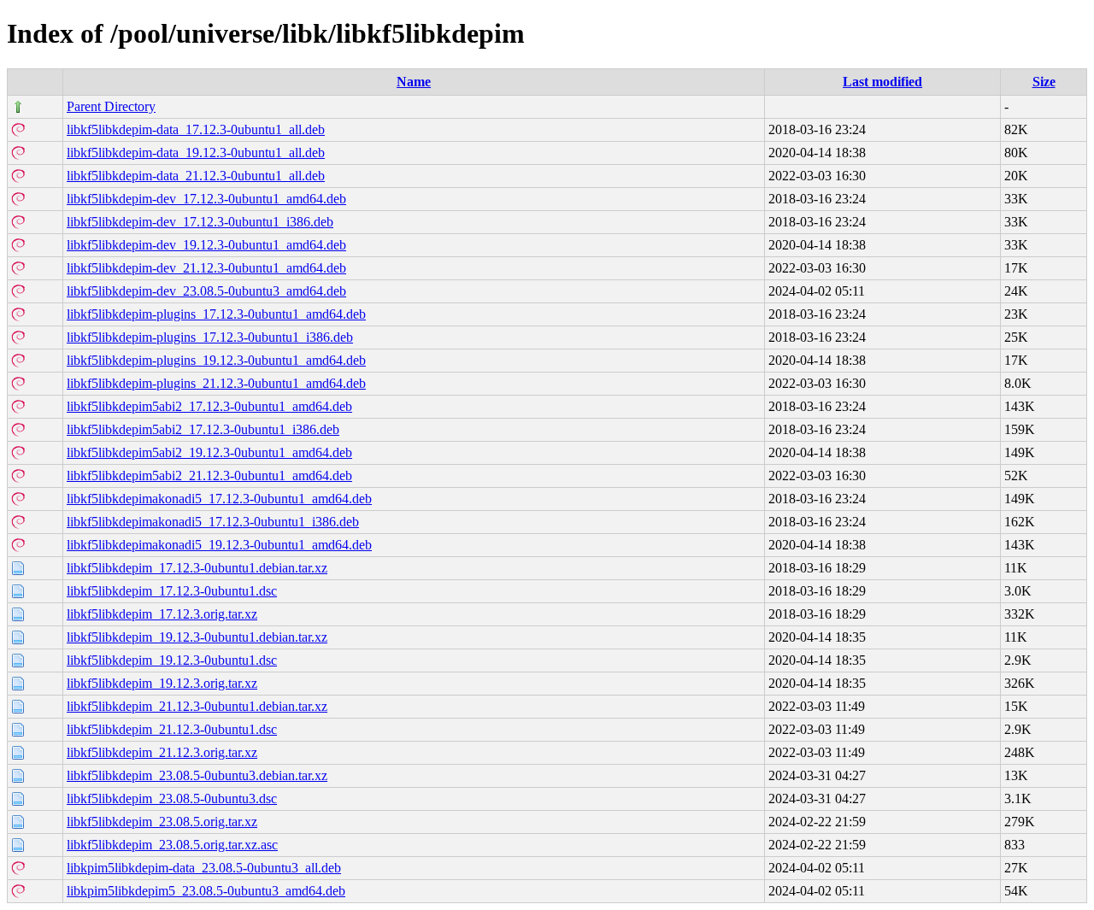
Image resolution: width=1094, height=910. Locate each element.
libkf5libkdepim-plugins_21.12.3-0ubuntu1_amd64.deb (216, 383)
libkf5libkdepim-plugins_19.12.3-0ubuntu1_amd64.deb (216, 360)
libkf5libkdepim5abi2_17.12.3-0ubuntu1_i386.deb (203, 429)
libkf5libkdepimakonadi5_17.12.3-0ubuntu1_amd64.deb (219, 498)
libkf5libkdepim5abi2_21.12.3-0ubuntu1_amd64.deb (209, 475)
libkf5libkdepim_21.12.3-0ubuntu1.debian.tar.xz (197, 706)
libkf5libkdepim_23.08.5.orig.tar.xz (162, 821)
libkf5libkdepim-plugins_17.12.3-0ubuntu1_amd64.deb (216, 314)
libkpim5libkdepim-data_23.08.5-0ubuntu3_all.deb (204, 867)
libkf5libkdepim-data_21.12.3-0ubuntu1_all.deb (196, 175)
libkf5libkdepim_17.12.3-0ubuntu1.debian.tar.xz (197, 568)
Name (414, 81)
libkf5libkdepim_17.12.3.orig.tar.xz (162, 614)
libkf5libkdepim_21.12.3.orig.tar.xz (162, 752)
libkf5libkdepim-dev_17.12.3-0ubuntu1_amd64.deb (206, 198)
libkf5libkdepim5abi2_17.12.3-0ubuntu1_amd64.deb (209, 406)
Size (1044, 81)
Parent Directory (111, 106)
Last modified (882, 81)
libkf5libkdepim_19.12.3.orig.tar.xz (162, 683)
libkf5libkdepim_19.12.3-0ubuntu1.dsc (172, 660)
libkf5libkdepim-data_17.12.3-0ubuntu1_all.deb (196, 129)
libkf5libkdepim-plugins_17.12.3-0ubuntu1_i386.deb (210, 337)
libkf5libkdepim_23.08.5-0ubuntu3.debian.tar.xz (197, 775)
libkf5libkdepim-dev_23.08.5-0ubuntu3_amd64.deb (206, 291)
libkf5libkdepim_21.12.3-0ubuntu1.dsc (172, 729)
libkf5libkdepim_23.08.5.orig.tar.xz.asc (172, 844)
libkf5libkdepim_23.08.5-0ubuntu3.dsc (172, 798)
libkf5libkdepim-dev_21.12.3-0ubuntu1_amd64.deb (206, 268)
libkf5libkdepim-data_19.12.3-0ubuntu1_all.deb (196, 152)
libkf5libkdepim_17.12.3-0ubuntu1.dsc (172, 591)
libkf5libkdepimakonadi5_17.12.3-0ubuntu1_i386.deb (213, 521)
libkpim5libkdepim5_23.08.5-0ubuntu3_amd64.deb (206, 891)
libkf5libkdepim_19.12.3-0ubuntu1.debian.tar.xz (197, 637)
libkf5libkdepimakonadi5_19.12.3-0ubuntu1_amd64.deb (219, 544)
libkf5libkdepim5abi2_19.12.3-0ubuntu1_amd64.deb (209, 452)
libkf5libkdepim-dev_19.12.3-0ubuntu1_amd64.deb (206, 245)
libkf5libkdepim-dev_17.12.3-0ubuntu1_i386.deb (200, 221)
